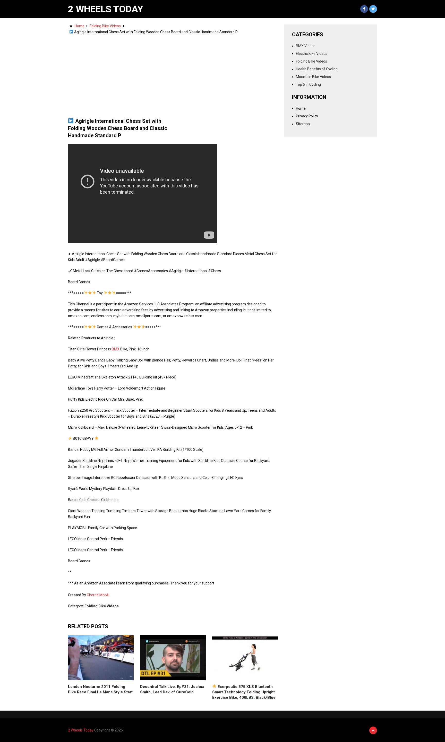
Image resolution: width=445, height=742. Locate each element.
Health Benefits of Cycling (317, 69)
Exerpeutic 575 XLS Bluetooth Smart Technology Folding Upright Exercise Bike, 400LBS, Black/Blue (244, 692)
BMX (115, 349)
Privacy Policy (307, 116)
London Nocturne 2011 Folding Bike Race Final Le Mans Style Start (100, 689)
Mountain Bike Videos (313, 77)
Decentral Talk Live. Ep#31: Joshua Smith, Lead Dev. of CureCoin (172, 689)
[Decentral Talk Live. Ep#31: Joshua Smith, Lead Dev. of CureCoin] (173, 657)
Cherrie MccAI (98, 595)
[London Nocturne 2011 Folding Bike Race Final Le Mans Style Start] (101, 657)
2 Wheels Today (105, 9)
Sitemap (303, 124)
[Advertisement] (173, 74)
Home (79, 26)
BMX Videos (305, 46)
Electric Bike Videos (311, 53)
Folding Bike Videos (105, 26)
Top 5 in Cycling (308, 84)
